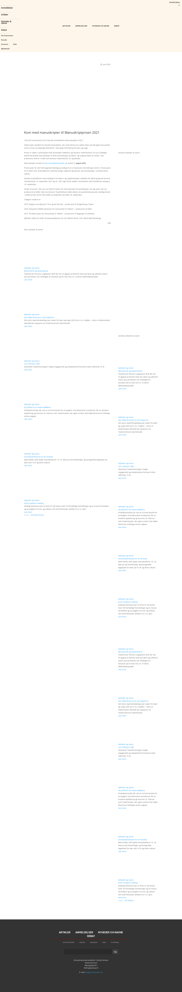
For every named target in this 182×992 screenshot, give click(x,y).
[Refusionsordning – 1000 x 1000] (138, 146)
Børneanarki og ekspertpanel (36, 271)
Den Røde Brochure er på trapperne (39, 317)
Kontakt (4, 40)
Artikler (4, 15)
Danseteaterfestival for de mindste (38, 457)
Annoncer (4, 44)
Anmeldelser (7, 8)
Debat (4, 30)
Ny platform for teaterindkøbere (37, 407)
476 (31, 515)
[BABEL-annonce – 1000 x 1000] (138, 102)
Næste (130, 900)
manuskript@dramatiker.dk (55, 163)
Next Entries (39, 515)
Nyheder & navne (6, 22)
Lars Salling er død (32, 364)
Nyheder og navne (100, 26)
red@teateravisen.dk (94, 972)
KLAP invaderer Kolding (34, 503)
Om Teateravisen (7, 36)
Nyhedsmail (5, 49)
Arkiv (15, 44)
